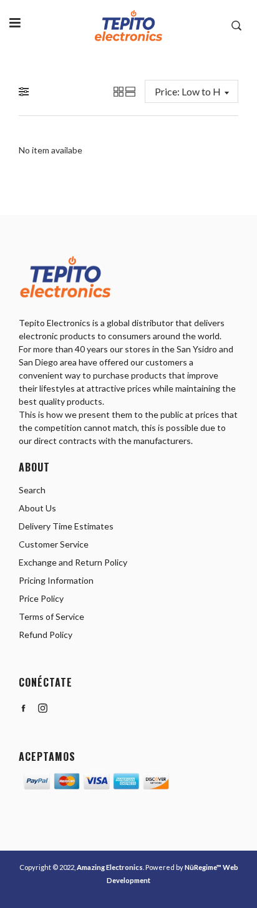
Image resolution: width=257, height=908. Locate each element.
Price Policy (41, 598)
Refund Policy (45, 634)
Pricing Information (56, 580)
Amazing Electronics (110, 867)
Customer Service (54, 544)
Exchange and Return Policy (73, 562)
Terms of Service (51, 616)
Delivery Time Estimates (66, 526)
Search (32, 490)
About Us (37, 508)
